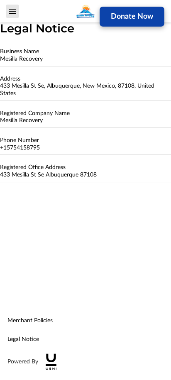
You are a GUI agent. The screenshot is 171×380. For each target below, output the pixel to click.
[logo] (51, 361)
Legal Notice (23, 339)
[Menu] (12, 11)
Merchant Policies (30, 321)
